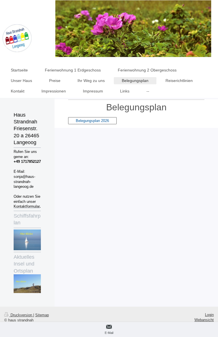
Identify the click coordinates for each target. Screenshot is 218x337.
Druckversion (21, 315)
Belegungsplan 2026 (92, 121)
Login (209, 315)
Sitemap (42, 315)
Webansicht (204, 320)
